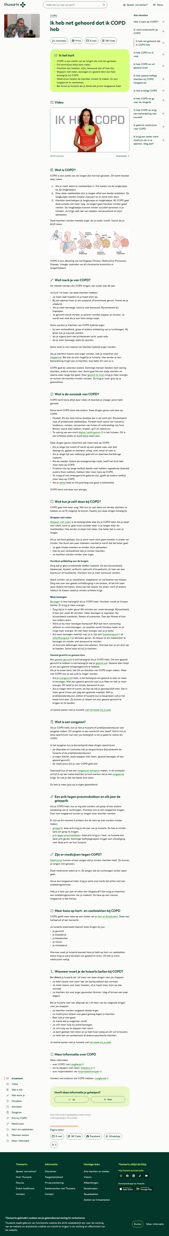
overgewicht (66, 678)
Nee (109, 1099)
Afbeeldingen (91, 1182)
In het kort (17, 1078)
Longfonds (75, 1064)
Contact (49, 1194)
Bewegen (55, 601)
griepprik (57, 828)
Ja (73, 1099)
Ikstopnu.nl (87, 1067)
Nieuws (20, 1182)
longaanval (56, 357)
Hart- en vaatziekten (22, 1129)
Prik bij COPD (19, 1118)
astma (62, 482)
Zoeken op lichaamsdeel (97, 1199)
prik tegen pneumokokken (66, 835)
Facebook (95, 1136)
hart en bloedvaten (108, 916)
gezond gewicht (63, 659)
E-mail (93, 40)
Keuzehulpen (91, 1188)
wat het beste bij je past (98, 709)
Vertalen (20, 1194)
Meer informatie (155, 1224)
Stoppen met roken (60, 521)
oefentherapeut (61, 637)
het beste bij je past (100, 1042)
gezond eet (101, 663)
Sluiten (137, 1224)
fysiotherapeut (110, 634)
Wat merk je (18, 1095)
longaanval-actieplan (89, 770)
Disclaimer (50, 1171)
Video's (88, 1177)
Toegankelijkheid (54, 1177)
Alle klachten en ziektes (96, 1171)
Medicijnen (18, 1123)
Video (15, 1083)
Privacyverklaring (54, 1182)
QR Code (110, 40)
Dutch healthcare (25, 1188)
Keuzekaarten (91, 1194)
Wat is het (17, 1089)
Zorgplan (16, 1112)
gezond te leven (96, 374)
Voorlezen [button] (61, 40)
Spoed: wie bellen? (26, 1171)
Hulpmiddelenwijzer (88, 1071)
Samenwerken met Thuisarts (60, 1188)
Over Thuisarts (24, 1177)
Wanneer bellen (20, 1135)
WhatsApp (114, 1136)
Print (78, 40)
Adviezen (17, 1106)
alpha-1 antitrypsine (89, 432)
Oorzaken (17, 1101)
